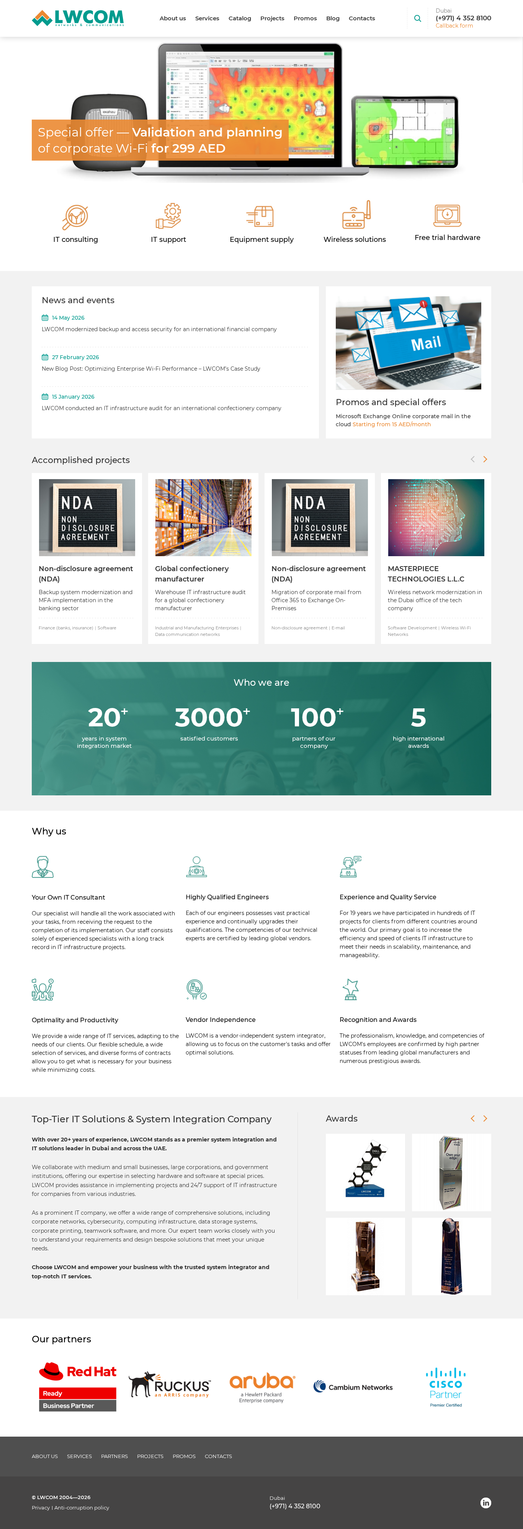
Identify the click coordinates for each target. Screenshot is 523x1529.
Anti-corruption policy (81, 1508)
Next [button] (485, 459)
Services (207, 18)
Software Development (412, 628)
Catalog (240, 18)
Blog (333, 18)
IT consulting (75, 239)
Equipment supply (262, 239)
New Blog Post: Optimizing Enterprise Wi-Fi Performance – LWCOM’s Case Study (151, 368)
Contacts (362, 18)
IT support (168, 239)
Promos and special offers (391, 402)
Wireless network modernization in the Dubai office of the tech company (435, 600)
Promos (305, 18)
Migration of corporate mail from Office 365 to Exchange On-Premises (316, 600)
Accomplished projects (81, 460)
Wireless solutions (355, 239)
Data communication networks (187, 634)
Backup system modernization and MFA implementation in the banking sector (85, 600)
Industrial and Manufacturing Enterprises (197, 628)
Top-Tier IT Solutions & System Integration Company (151, 1119)
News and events (78, 300)
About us (173, 18)
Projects (272, 18)
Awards (342, 1118)
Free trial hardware (448, 237)
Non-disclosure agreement (299, 628)
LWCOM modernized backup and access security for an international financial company (159, 329)
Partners (114, 1456)
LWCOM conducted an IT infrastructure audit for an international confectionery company (161, 408)
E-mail (338, 628)
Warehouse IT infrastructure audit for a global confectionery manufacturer (200, 600)
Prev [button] (473, 459)
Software (107, 628)
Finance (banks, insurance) (66, 628)
